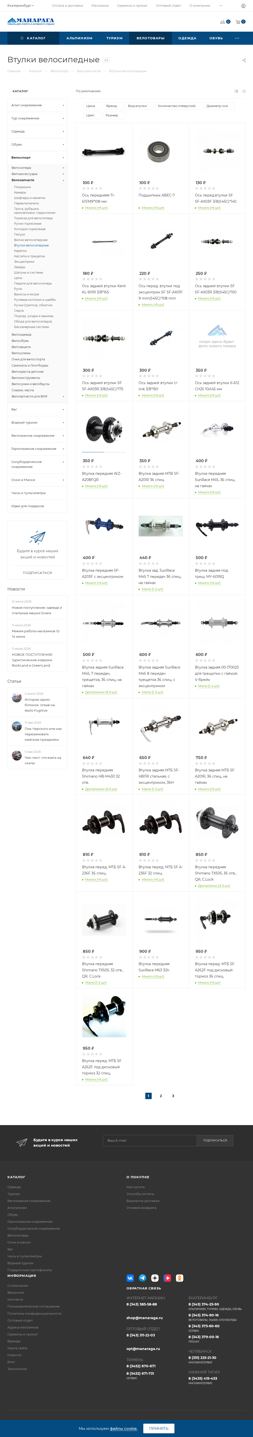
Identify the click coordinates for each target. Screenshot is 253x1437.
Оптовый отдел (20, 1320)
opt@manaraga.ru (143, 1349)
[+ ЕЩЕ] (237, 38)
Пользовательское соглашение (33, 1306)
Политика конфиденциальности (34, 1313)
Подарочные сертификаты (29, 1270)
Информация (21, 1276)
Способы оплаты (140, 1194)
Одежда (14, 1187)
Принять (159, 1428)
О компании (17, 1285)
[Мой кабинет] (243, 6)
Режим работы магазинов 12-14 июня (36, 633)
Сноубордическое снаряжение (33, 1228)
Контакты (15, 1299)
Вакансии (15, 1292)
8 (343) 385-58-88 (141, 1304)
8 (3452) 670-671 (140, 1366)
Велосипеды (17, 1235)
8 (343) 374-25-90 (215, 1306)
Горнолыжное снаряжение (29, 1221)
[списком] (236, 91)
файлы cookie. (123, 1428)
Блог (11, 1362)
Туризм (13, 1194)
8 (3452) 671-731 (140, 1375)
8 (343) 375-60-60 (204, 1328)
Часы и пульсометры (24, 1256)
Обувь (12, 1215)
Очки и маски (18, 1242)
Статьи (14, 681)
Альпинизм (17, 1208)
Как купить (135, 1187)
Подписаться (215, 1140)
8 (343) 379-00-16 (204, 1339)
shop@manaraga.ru (144, 1318)
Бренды (14, 1341)
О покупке (137, 1177)
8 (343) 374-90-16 (213, 1317)
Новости (16, 589)
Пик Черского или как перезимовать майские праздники (43, 734)
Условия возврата (141, 1208)
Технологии (17, 1369)
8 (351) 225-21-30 (202, 1359)
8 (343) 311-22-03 (140, 1335)
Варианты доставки (143, 1201)
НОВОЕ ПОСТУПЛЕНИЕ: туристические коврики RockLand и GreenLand (32, 660)
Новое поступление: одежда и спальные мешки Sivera (37, 610)
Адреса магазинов (23, 1327)
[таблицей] (244, 91)
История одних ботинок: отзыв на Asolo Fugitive (40, 704)
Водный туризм (20, 1263)
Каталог (16, 1177)
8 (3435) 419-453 (203, 1380)
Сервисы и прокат (22, 1334)
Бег (10, 1249)
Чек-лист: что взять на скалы (43, 760)
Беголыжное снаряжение (28, 1201)
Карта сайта (17, 1348)
